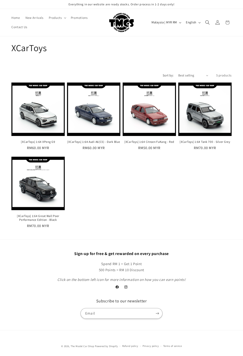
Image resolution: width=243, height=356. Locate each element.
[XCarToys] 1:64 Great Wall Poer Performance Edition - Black (38, 218)
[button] (57, 17)
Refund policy (130, 346)
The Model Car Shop (82, 346)
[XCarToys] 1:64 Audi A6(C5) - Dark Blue (93, 142)
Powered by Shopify (106, 346)
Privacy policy (151, 346)
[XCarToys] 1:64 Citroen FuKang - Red (149, 142)
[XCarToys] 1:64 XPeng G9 (38, 142)
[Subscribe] (157, 313)
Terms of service (172, 346)
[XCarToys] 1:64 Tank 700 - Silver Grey (205, 142)
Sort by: (168, 75)
